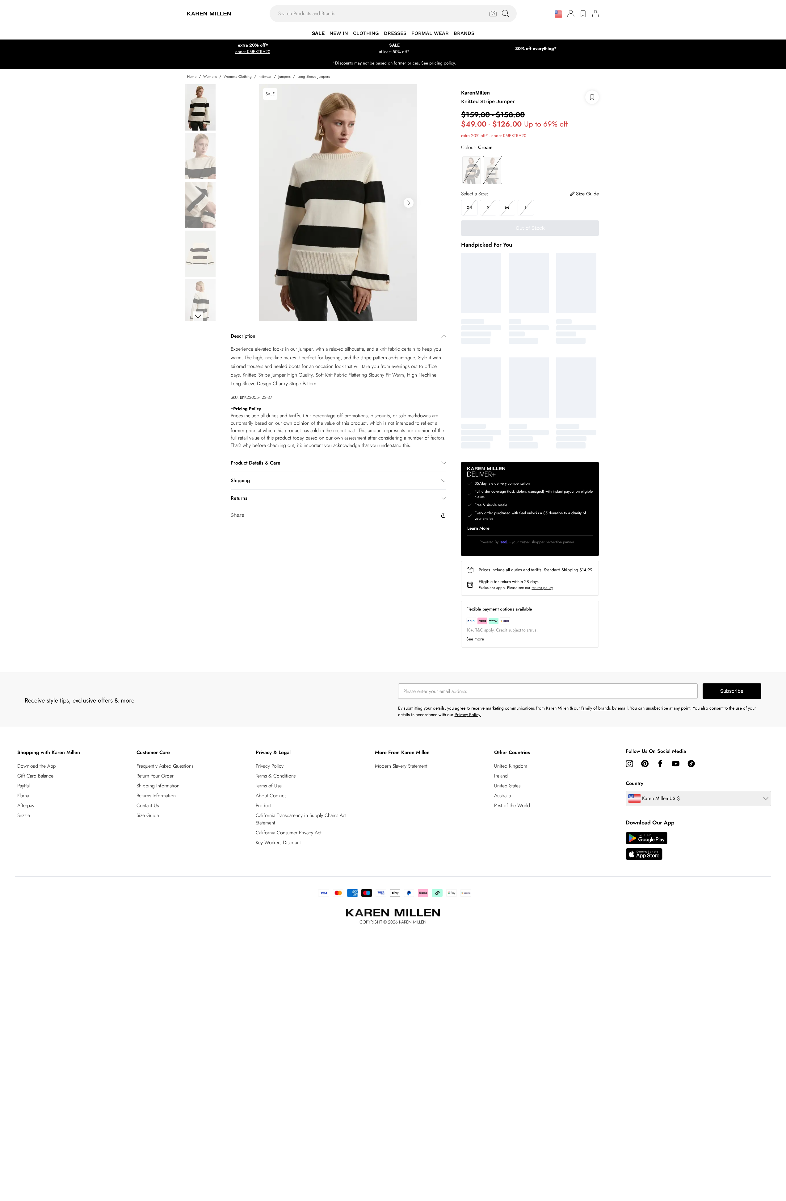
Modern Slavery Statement (401, 765)
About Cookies (271, 795)
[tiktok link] (691, 763)
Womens (210, 76)
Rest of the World (512, 805)
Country (634, 783)
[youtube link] (675, 763)
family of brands (596, 708)
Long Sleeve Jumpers (313, 76)
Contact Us (148, 805)
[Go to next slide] (409, 203)
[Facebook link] (660, 763)
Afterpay (25, 805)
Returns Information (156, 795)
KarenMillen (475, 93)
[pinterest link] (645, 763)
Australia (502, 795)
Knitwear (264, 76)
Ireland (501, 775)
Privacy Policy (270, 765)
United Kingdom (510, 765)
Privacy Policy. (468, 714)
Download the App (36, 765)
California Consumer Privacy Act (289, 832)
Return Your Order (155, 775)
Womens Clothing (238, 76)
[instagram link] (629, 763)
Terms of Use (269, 785)
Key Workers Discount (278, 842)
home (191, 76)
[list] (338, 202)
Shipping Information (158, 785)
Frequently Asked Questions (165, 765)
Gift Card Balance (35, 775)
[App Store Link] (646, 846)
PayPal (23, 785)
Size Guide (148, 815)
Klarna (23, 795)
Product (263, 805)
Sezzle (23, 815)
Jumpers (284, 76)
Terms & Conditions (276, 775)
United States (507, 785)
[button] (558, 14)
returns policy (542, 587)
